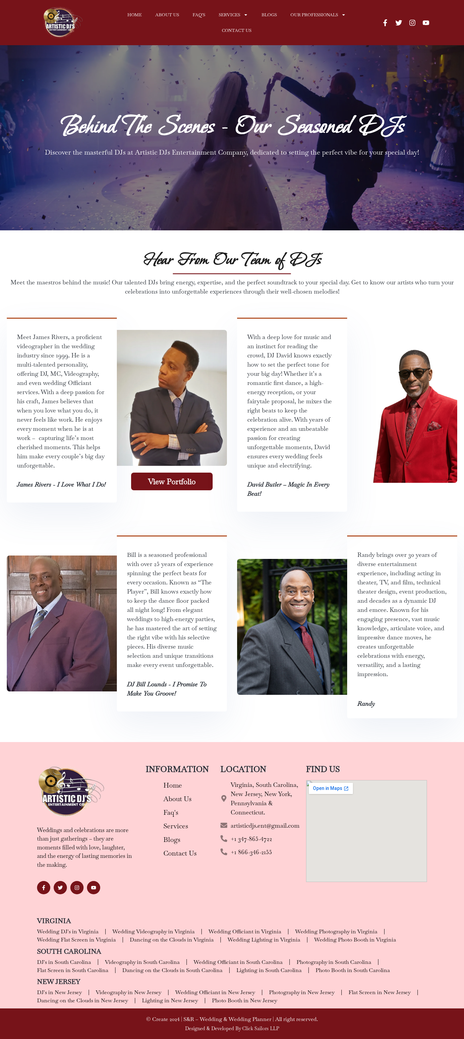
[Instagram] (412, 23)
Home (134, 15)
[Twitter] (399, 23)
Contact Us (236, 30)
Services (229, 15)
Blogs (269, 15)
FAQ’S (199, 15)
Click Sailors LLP (260, 1028)
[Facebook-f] (385, 23)
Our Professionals (314, 15)
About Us (167, 15)
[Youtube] (426, 23)
